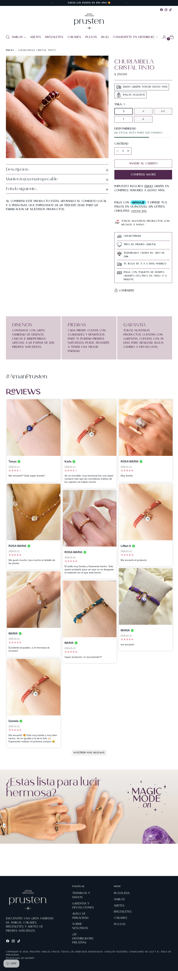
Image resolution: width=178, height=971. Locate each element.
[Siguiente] (126, 3)
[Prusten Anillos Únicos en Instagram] (166, 9)
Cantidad (121, 143)
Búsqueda (122, 893)
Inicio (10, 50)
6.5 (163, 111)
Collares (120, 918)
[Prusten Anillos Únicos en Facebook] (161, 9)
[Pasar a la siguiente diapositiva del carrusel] (169, 864)
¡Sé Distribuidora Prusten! (83, 938)
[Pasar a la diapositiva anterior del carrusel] (161, 864)
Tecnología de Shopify (20, 958)
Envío (148, 186)
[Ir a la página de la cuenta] (162, 37)
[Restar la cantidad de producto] (128, 151)
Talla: (119, 104)
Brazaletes (123, 911)
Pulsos (120, 924)
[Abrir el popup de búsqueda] (7, 37)
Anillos (119, 899)
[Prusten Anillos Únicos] (89, 21)
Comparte (126, 290)
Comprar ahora (143, 174)
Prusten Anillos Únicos (45, 952)
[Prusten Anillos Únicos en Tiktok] (170, 9)
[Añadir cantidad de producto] (118, 151)
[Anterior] (52, 3)
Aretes (119, 905)
